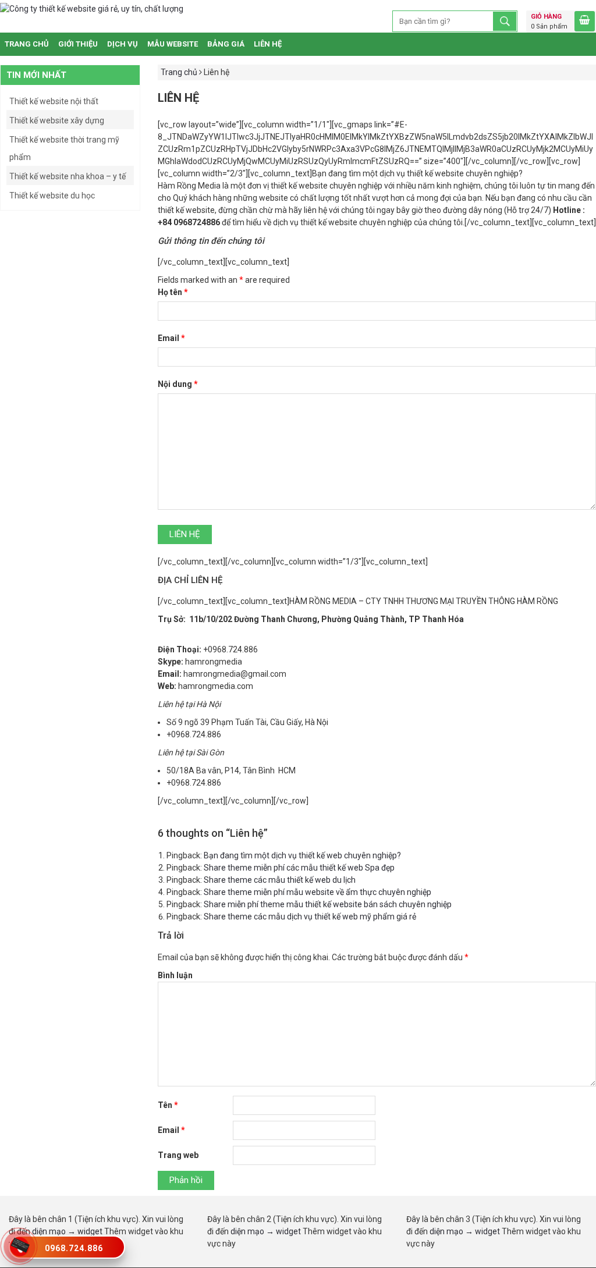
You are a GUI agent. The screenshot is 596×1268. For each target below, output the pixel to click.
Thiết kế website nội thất (53, 101)
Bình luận (175, 975)
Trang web (178, 1155)
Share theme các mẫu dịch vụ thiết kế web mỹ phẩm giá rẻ (310, 916)
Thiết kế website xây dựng (56, 120)
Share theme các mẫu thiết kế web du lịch (280, 880)
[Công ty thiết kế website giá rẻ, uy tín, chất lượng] (91, 9)
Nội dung (178, 384)
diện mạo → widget (67, 1231)
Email (171, 338)
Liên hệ (268, 44)
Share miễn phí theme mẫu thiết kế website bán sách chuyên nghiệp (328, 904)
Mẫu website (172, 44)
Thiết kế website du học (52, 195)
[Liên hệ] (19, 1244)
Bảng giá (225, 44)
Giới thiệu (78, 44)
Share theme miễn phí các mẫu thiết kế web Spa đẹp (299, 867)
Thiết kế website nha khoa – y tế (67, 176)
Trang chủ (27, 44)
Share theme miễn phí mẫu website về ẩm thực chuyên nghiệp (317, 892)
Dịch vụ (122, 44)
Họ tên (173, 292)
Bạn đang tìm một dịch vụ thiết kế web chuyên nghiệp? (302, 855)
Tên (168, 1105)
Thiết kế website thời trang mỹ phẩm (64, 148)
